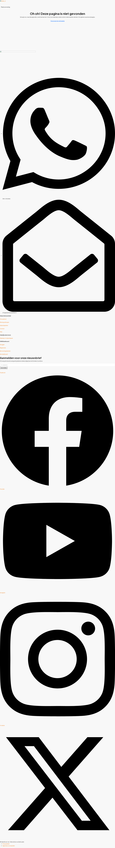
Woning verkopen (4, 322)
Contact (2, 328)
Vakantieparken (4, 325)
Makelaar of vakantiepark (6, 338)
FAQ (1, 332)
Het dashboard (4, 354)
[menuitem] (1, 3)
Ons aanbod (3, 319)
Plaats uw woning (5, 7)
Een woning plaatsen (5, 351)
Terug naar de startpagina (57, 21)
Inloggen (2, 344)
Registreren (3, 347)
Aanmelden (4, 367)
